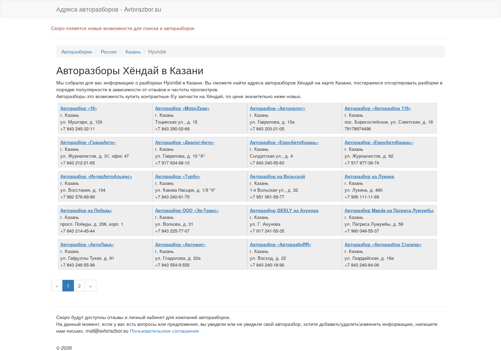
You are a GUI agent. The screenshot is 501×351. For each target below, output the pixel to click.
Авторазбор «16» (78, 108)
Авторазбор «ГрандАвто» (88, 142)
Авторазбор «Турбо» (177, 176)
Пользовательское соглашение (164, 330)
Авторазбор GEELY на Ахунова (284, 210)
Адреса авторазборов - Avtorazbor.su (108, 8)
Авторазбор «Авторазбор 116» (378, 108)
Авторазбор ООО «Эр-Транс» (187, 210)
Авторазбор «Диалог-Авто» (184, 142)
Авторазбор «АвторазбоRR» (280, 244)
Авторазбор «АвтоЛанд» (87, 244)
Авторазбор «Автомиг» (180, 244)
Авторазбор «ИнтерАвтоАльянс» (96, 176)
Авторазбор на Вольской (277, 176)
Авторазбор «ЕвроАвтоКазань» (284, 142)
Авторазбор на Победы (85, 210)
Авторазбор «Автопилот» (277, 108)
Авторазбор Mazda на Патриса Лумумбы (389, 210)
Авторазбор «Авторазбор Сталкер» (383, 244)
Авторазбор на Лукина (369, 176)
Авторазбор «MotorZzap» (182, 108)
